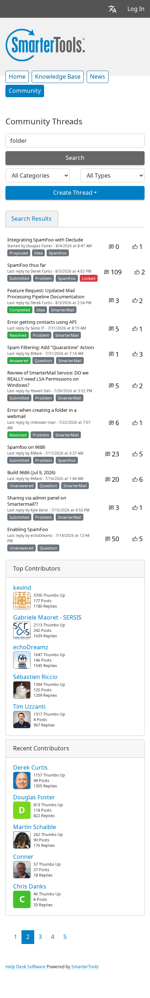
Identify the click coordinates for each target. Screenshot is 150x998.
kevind (22, 588)
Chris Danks (29, 887)
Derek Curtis (30, 768)
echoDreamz (30, 647)
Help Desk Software (25, 966)
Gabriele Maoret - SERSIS (47, 618)
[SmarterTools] (45, 44)
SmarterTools (85, 966)
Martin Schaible (34, 827)
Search (75, 157)
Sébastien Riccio (35, 677)
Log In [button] (136, 8)
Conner (23, 857)
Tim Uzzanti (29, 707)
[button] (112, 9)
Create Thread (72, 192)
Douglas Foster (34, 797)
